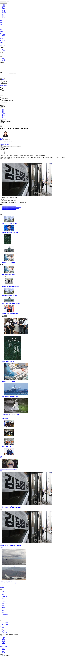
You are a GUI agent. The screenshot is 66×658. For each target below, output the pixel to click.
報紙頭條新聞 (2, 44)
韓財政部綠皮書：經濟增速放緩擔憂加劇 (9, 206)
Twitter (3, 16)
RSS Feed (3, 17)
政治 (1, 22)
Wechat (3, 14)
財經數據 (3, 50)
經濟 (1, 24)
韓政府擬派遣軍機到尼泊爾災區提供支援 (7, 581)
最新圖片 (3, 34)
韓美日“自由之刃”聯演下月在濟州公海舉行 (7, 566)
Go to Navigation (8, 0)
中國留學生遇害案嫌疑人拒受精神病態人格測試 (8, 469)
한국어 (3, 639)
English (3, 640)
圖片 (1, 33)
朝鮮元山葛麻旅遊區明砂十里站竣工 (8, 585)
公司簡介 (3, 630)
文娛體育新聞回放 (5, 614)
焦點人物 (3, 49)
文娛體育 (1, 27)
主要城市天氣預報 (5, 622)
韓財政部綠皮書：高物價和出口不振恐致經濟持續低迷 (11, 207)
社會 (1, 26)
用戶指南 (3, 631)
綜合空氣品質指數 (3, 85)
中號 (4, 152)
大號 (4, 153)
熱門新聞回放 (2, 40)
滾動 (1, 20)
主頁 (1, 587)
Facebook (3, 15)
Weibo (3, 13)
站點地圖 (3, 60)
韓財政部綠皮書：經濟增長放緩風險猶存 (9, 209)
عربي (3, 642)
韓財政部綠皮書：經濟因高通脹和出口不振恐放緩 (10, 208)
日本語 (3, 641)
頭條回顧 (1, 38)
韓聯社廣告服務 (5, 624)
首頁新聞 (1, 547)
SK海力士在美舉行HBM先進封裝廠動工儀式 (9, 582)
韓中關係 (1, 31)
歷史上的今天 (2, 45)
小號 (4, 151)
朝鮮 (1, 29)
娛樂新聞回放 (2, 42)
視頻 (3, 117)
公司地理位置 (4, 632)
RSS (3, 58)
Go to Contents (2, 0)
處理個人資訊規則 (3, 646)
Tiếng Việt (4, 644)
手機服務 (3, 59)
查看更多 (3, 79)
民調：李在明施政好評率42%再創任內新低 (9, 583)
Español (3, 643)
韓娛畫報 (3, 35)
